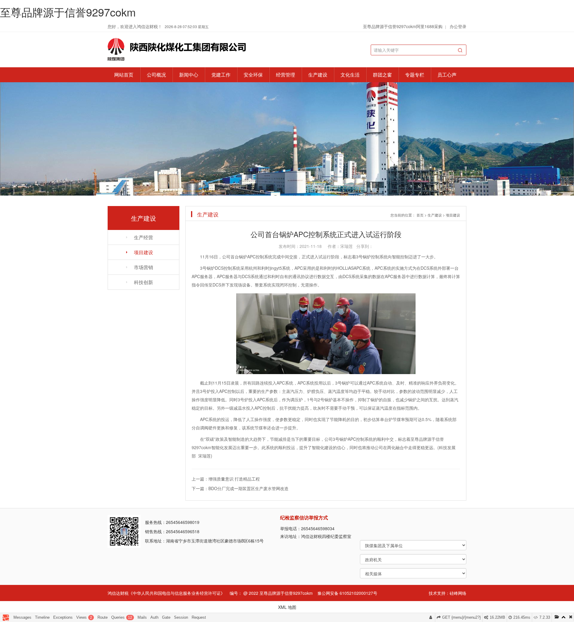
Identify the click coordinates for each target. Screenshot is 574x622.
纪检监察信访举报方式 (304, 517)
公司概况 (156, 74)
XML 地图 (287, 607)
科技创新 (143, 282)
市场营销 (143, 267)
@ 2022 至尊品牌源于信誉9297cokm (278, 593)
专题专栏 (414, 74)
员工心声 (447, 74)
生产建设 (317, 74)
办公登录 (458, 26)
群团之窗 (382, 74)
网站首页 (123, 74)
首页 (420, 214)
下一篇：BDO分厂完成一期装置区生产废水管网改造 (240, 488)
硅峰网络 (458, 593)
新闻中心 (188, 74)
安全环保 (253, 74)
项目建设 (143, 252)
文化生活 (350, 74)
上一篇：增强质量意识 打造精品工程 (226, 479)
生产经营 (143, 237)
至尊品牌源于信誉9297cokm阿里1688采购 (402, 26)
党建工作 (220, 74)
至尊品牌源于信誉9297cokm (68, 11)
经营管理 (285, 74)
